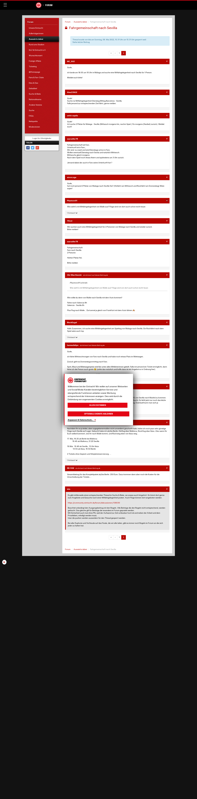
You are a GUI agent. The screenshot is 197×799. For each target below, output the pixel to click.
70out (69, 221)
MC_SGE (71, 61)
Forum (48, 5)
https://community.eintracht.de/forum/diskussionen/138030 (94, 503)
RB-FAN (70, 468)
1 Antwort (71, 213)
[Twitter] (32, 147)
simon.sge (71, 177)
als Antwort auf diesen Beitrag (94, 275)
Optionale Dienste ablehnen (98, 414)
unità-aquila (72, 115)
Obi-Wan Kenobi (74, 275)
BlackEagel (72, 322)
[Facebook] (28, 147)
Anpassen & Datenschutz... (80, 420)
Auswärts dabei (80, 22)
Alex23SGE (72, 92)
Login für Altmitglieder (41, 138)
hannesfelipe (72, 345)
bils (68, 489)
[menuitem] (42, 28)
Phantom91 (72, 200)
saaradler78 (72, 139)
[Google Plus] (37, 147)
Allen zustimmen (97, 405)
